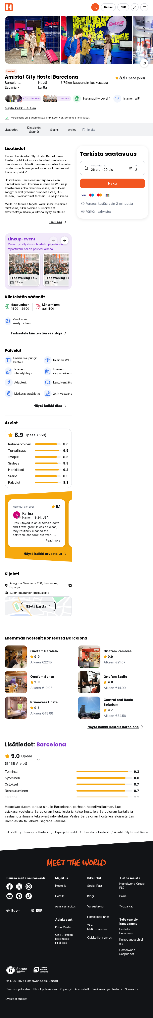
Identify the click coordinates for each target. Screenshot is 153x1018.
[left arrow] (53, 240)
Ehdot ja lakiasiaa (45, 989)
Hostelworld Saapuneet (127, 952)
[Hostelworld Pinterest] (19, 896)
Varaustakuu (95, 906)
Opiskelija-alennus (99, 937)
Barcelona (12, 83)
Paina (123, 896)
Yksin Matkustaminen (97, 927)
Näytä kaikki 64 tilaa (20, 108)
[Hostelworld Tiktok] (29, 896)
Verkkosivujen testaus (107, 989)
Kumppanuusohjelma (131, 941)
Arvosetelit (82, 989)
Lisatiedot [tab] (11, 129)
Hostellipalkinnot (98, 916)
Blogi (90, 896)
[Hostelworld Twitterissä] (19, 886)
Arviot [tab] (72, 129)
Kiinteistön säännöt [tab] (34, 129)
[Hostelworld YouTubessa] (9, 896)
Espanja (11, 87)
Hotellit (59, 896)
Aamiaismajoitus (65, 906)
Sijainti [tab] (54, 129)
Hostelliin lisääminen (126, 931)
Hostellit (60, 885)
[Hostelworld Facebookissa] (9, 886)
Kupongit (66, 989)
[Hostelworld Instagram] (29, 886)
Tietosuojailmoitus (18, 989)
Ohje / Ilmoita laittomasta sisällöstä (64, 938)
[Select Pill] (95, 7)
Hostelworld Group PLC (132, 885)
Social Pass (95, 885)
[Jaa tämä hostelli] (144, 63)
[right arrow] (65, 240)
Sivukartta (131, 989)
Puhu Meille (63, 927)
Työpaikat (126, 906)
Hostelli (11, 71)
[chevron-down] (38, 759)
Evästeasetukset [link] (16, 998)
